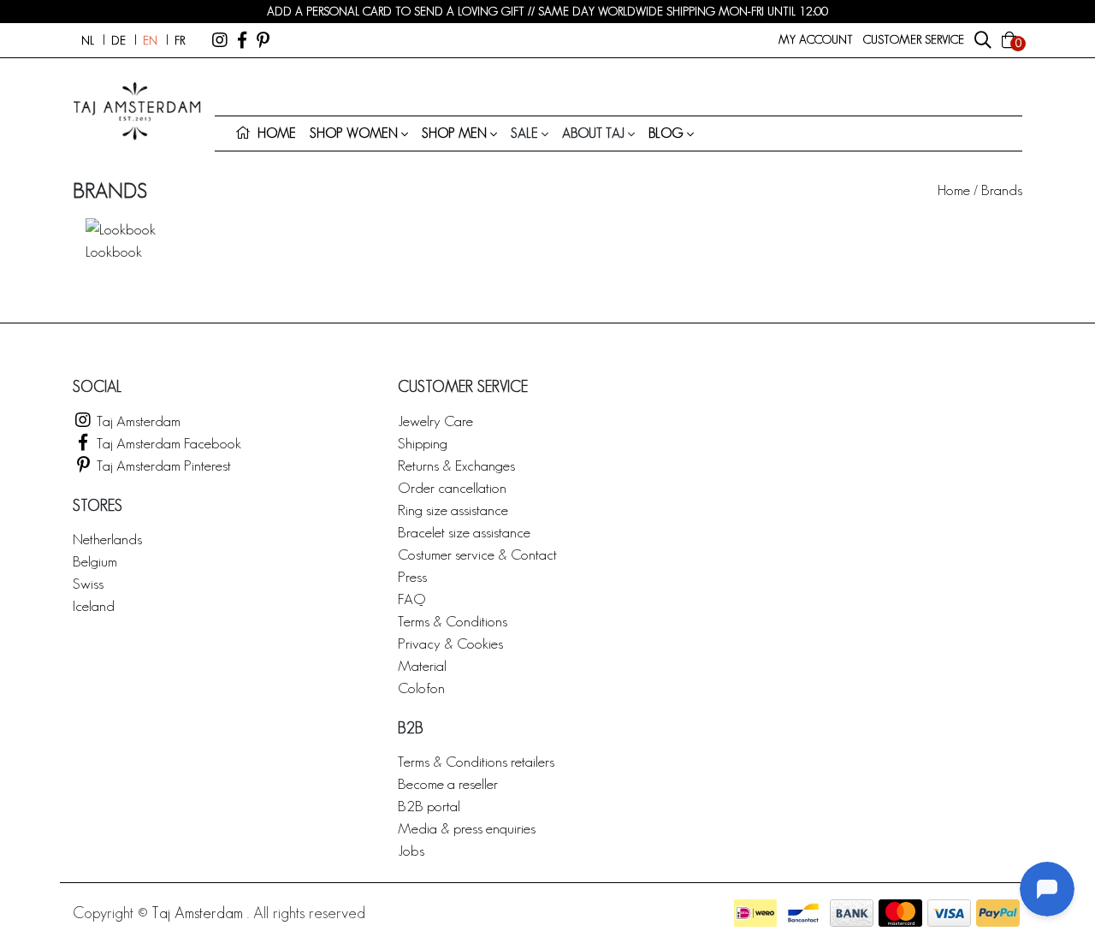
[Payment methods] (755, 913)
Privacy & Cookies (450, 643)
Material (422, 665)
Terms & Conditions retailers (476, 761)
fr (180, 40)
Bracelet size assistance (464, 532)
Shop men (454, 133)
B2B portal (429, 806)
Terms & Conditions (452, 621)
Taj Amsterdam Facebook (167, 443)
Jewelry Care (435, 420)
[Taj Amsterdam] (220, 40)
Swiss (88, 583)
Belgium (95, 561)
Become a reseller (448, 783)
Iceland (94, 605)
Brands (1001, 189)
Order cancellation (452, 487)
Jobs (411, 850)
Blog (666, 133)
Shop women (354, 133)
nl (87, 40)
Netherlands (107, 539)
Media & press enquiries (467, 828)
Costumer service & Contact (477, 554)
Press (412, 576)
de (118, 40)
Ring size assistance (453, 509)
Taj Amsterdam (137, 420)
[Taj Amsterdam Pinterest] (263, 40)
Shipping (422, 443)
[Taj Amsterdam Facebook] (242, 40)
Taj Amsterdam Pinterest (162, 465)
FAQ (411, 598)
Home (954, 189)
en (150, 40)
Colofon (421, 687)
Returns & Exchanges (456, 465)
